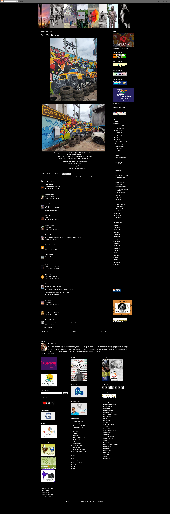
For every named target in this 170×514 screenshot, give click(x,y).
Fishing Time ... (119, 184)
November (119, 128)
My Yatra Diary (76, 439)
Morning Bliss (119, 153)
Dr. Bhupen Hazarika (108, 424)
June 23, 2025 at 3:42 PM (52, 268)
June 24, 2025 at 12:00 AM (52, 304)
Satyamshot (106, 448)
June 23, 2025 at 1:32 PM (52, 259)
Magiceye (75, 435)
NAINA (74, 441)
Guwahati (64, 176)
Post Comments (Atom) (54, 334)
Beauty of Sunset (120, 182)
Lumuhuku (106, 434)
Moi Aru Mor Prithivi (108, 436)
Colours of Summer (120, 186)
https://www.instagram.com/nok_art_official (76, 158)
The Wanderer (76, 447)
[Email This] (63, 174)
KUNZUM (75, 433)
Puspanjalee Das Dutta (109, 404)
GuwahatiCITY (76, 429)
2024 (115, 225)
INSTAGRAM (72, 168)
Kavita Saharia (107, 432)
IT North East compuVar (109, 430)
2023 (115, 227)
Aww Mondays (77, 167)
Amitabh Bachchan (108, 410)
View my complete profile (47, 353)
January (118, 222)
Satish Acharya (107, 446)
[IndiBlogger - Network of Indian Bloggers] (48, 455)
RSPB (74, 466)
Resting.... (118, 180)
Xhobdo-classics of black (79, 451)
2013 (115, 250)
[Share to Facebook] (68, 174)
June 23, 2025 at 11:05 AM (52, 198)
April (117, 215)
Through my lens (92, 176)
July (117, 137)
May (117, 213)
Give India (75, 460)
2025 (115, 123)
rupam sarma (53, 343)
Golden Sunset (119, 166)
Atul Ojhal (106, 418)
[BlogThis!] (65, 174)
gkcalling (105, 426)
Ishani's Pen (106, 428)
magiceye (48, 184)
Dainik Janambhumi (47, 494)
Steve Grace (106, 452)
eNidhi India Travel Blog (79, 425)
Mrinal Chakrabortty (108, 438)
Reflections (118, 155)
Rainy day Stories (120, 177)
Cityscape (118, 170)
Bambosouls (106, 420)
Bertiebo (47, 194)
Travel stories (119, 202)
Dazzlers (105, 422)
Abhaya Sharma (107, 406)
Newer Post (44, 331)
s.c (46, 264)
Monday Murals (76, 176)
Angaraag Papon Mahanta (110, 414)
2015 (115, 246)
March (117, 218)
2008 (115, 262)
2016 (115, 243)
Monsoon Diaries (120, 192)
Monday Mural (77, 163)
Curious (117, 195)
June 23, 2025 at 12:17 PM (52, 220)
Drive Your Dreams (120, 157)
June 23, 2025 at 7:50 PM (52, 295)
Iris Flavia (48, 225)
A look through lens (78, 421)
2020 (115, 234)
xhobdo (99, 176)
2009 (115, 260)
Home (74, 331)
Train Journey (119, 144)
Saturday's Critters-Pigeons (120, 163)
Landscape (118, 199)
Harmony (117, 173)
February (118, 220)
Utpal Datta (106, 454)
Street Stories (119, 151)
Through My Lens (77, 165)
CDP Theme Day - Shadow (120, 209)
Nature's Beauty (119, 146)
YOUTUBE (82, 168)
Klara (46, 215)
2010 (115, 257)
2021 (115, 232)
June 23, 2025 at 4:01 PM (52, 278)
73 (45, 461)
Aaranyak (75, 458)
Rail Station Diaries (120, 160)
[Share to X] (66, 174)
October (118, 130)
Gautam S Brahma (78, 427)
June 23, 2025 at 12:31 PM (52, 229)
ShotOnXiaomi (84, 176)
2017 (115, 241)
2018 (115, 239)
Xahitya (105, 456)
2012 (115, 253)
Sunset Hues (118, 148)
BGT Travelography (78, 423)
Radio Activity (106, 442)
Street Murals (119, 206)
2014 (115, 248)
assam (47, 176)
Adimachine (106, 408)
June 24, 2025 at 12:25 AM (52, 314)
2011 (115, 255)
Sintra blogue (49, 244)
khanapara (69, 176)
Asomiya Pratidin (46, 490)
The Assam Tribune (47, 496)
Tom (46, 274)
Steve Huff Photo (77, 445)
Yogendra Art (106, 458)
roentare (47, 254)
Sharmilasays (107, 450)
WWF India (76, 468)
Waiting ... (118, 168)
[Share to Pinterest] (70, 174)
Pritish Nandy (106, 440)
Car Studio (72, 153)
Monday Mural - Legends (122, 175)
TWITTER (77, 168)
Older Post (103, 331)
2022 (115, 230)
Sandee (47, 284)
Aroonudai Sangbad (47, 488)
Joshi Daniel (76, 431)
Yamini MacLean (49, 204)
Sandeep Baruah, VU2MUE (110, 444)
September (119, 132)
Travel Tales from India (79, 449)
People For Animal (78, 462)
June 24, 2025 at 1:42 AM (52, 324)
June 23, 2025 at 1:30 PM (52, 249)
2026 (115, 121)
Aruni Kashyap (107, 416)
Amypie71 (48, 320)
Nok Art (79, 154)
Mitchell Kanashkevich (79, 437)
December (119, 126)
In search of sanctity (120, 204)
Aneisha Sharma (107, 412)
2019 (115, 237)
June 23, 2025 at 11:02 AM (52, 189)
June (117, 139)
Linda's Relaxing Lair (51, 310)
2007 (115, 264)
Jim (46, 300)
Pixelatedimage (77, 443)
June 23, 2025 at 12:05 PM (52, 210)
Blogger (101, 501)
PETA (74, 464)
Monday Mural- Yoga (121, 141)
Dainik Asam (45, 492)
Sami (46, 235)
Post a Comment (47, 327)
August (118, 135)
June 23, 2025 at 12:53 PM (52, 239)
